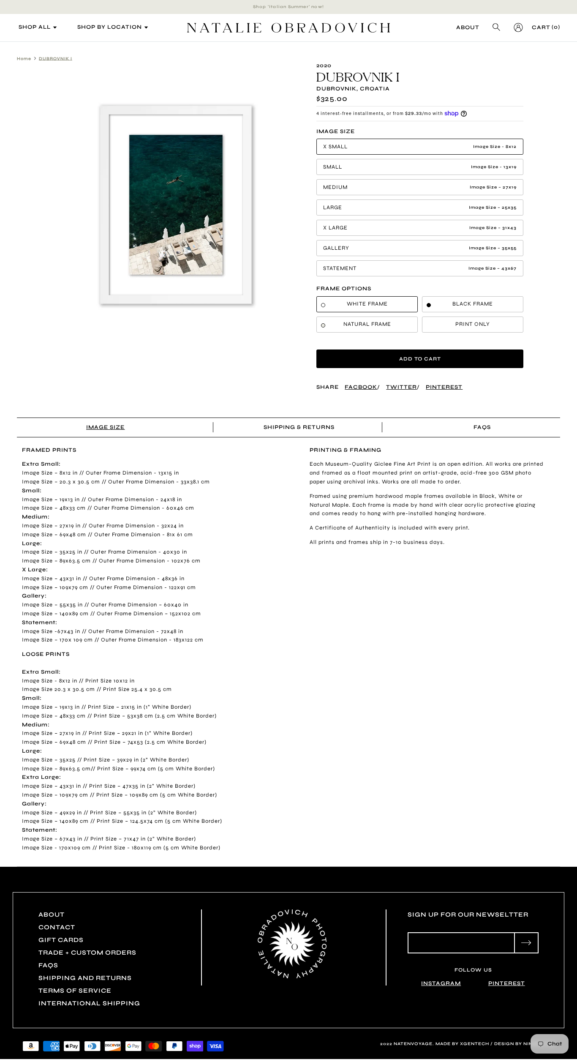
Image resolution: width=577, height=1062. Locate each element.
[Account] (516, 27)
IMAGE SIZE (105, 427)
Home (24, 58)
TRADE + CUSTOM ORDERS (87, 952)
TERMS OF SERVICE (75, 990)
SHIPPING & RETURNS (299, 427)
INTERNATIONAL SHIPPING (89, 1003)
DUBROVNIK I (55, 58)
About (467, 27)
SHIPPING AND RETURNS (85, 978)
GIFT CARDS (61, 940)
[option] (176, 204)
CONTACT (56, 927)
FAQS (482, 427)
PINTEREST (506, 983)
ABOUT (51, 914)
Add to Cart (420, 359)
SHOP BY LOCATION (82, 27)
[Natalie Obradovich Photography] (288, 28)
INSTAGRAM (441, 983)
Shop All (23, 27)
